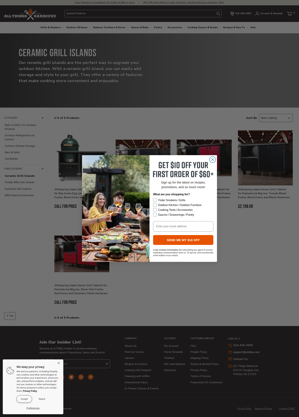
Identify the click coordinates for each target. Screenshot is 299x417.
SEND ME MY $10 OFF (183, 240)
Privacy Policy (30, 390)
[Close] (59, 363)
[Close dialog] (213, 160)
